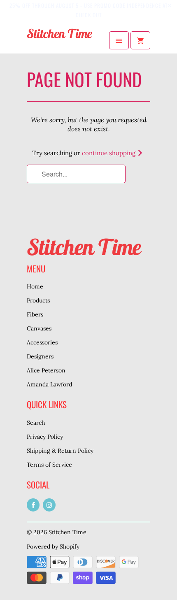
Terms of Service (49, 464)
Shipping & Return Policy (60, 450)
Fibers (35, 314)
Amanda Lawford (49, 384)
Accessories (42, 342)
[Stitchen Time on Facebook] (33, 505)
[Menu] (119, 40)
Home (35, 286)
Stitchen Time (67, 532)
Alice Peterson (46, 370)
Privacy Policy (45, 436)
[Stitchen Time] (60, 40)
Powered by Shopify (53, 546)
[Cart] (140, 40)
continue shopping (109, 153)
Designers (40, 356)
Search (36, 422)
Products (38, 300)
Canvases (39, 328)
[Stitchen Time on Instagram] (49, 505)
